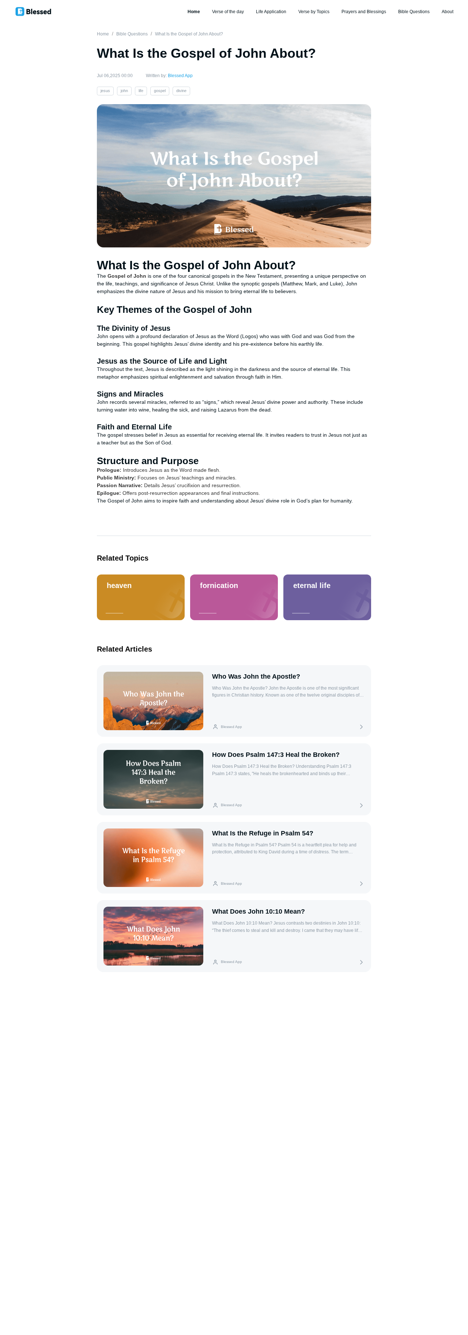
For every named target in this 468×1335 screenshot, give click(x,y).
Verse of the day (228, 11)
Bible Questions (414, 11)
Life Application (271, 11)
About (447, 11)
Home (194, 11)
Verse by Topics (313, 11)
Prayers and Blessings (363, 11)
